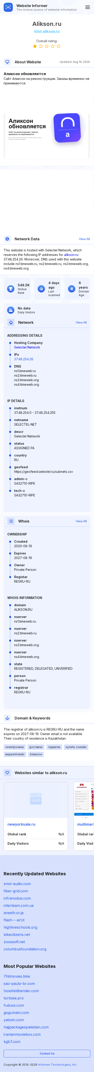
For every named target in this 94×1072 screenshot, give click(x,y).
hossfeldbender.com (21, 991)
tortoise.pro (14, 998)
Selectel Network (27, 347)
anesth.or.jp (14, 912)
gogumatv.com (16, 1012)
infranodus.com (17, 898)
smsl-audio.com (17, 883)
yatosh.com (14, 1020)
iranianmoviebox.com (22, 1034)
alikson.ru (71, 255)
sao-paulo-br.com (19, 983)
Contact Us (47, 1053)
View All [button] (84, 239)
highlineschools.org (20, 927)
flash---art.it (14, 920)
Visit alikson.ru (47, 31)
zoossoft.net (14, 942)
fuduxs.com (14, 1005)
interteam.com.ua (19, 905)
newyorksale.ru (21, 824)
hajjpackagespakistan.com (26, 1027)
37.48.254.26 (23, 359)
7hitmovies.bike (17, 976)
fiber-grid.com (16, 891)
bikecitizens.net (17, 934)
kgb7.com (12, 1041)
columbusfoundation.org (25, 949)
